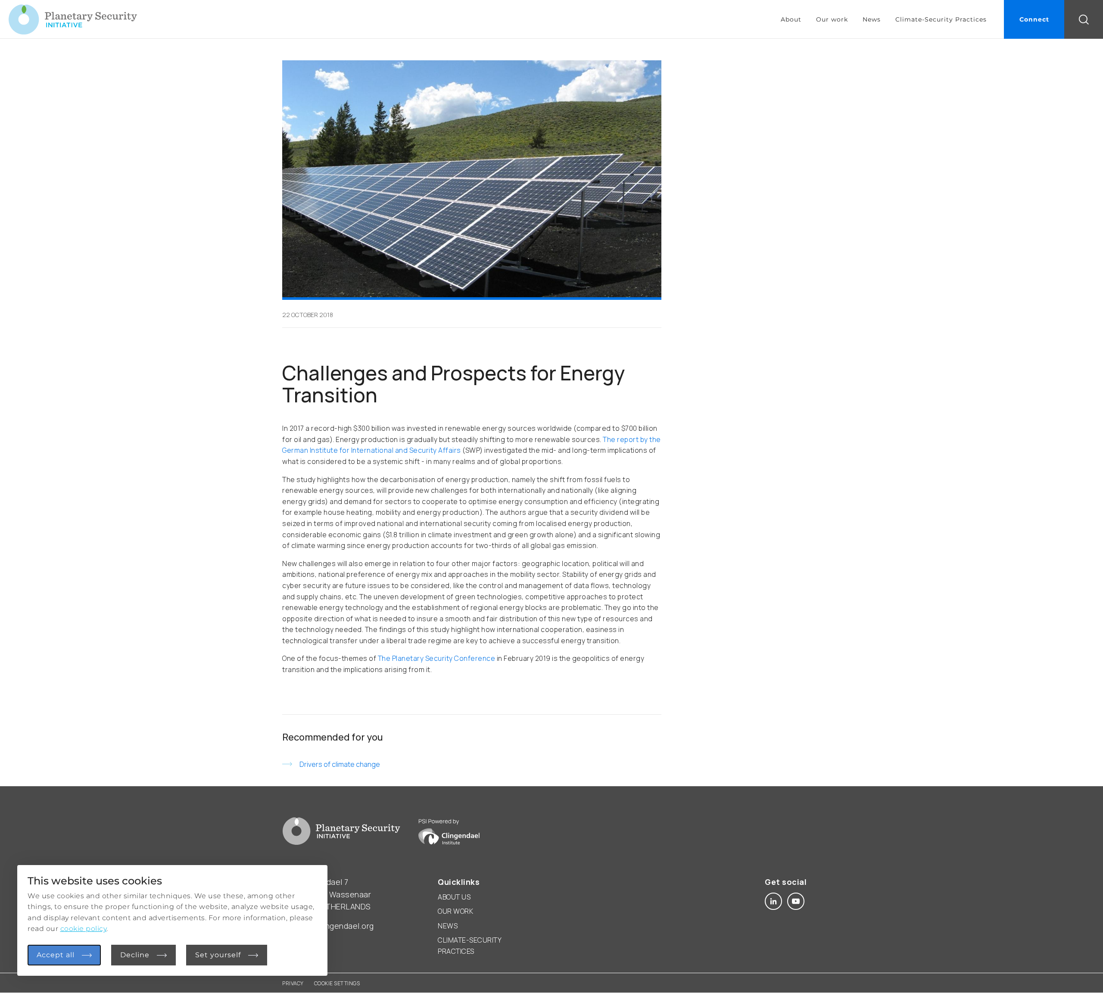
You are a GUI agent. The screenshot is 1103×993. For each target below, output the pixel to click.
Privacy (293, 983)
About (791, 19)
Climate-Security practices (469, 945)
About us (454, 897)
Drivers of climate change (339, 764)
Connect (1034, 19)
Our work (832, 19)
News (872, 19)
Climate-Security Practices (941, 19)
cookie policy (83, 929)
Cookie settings (337, 983)
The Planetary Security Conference (436, 658)
